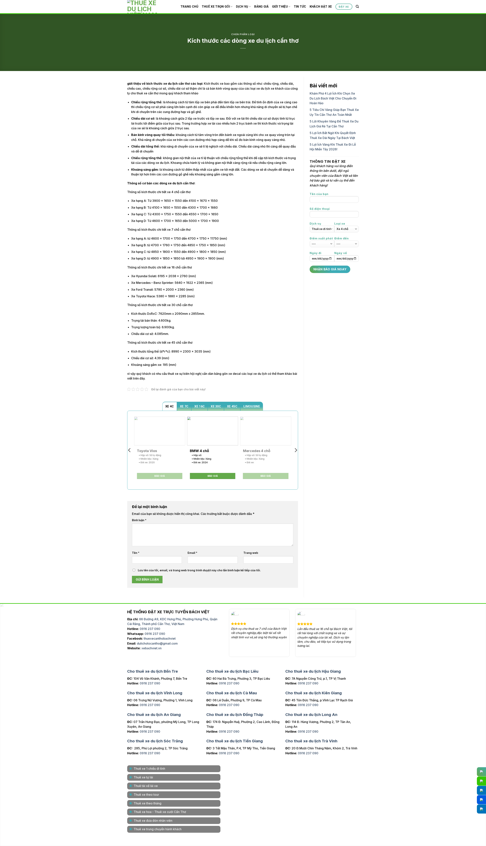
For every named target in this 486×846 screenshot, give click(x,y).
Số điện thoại (320, 208)
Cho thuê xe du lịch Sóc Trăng (155, 740)
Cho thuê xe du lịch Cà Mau (231, 692)
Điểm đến (341, 238)
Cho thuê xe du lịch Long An (311, 713)
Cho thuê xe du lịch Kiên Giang (313, 692)
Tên (135, 552)
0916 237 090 (150, 629)
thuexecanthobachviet (160, 638)
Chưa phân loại (243, 34)
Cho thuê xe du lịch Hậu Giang (313, 670)
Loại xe (339, 223)
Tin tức (300, 6)
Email (192, 552)
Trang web (250, 552)
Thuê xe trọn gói (216, 6)
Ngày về (340, 253)
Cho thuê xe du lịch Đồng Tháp (234, 713)
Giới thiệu (280, 6)
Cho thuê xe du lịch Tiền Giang (234, 740)
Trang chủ (189, 6)
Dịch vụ (242, 6)
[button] (357, 6)
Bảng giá (261, 6)
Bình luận (139, 520)
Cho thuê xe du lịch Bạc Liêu (232, 670)
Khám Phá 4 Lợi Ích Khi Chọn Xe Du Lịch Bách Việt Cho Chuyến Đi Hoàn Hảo (333, 98)
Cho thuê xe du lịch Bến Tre (152, 670)
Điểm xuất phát (321, 238)
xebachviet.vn (151, 648)
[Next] (295, 450)
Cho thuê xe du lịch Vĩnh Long (154, 692)
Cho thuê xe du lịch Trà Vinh (311, 740)
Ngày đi (315, 253)
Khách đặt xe (321, 6)
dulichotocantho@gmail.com (157, 643)
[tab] (169, 406)
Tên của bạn (319, 194)
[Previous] (129, 450)
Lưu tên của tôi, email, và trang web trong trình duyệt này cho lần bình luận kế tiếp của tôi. (199, 570)
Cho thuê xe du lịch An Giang (154, 713)
